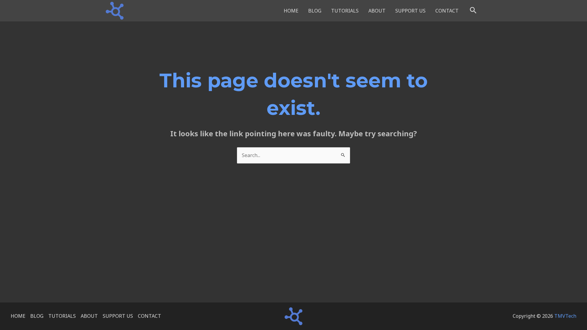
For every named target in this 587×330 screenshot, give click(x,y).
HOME (291, 10)
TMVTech (565, 316)
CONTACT (447, 10)
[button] (473, 11)
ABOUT (377, 10)
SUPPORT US (410, 10)
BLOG (314, 10)
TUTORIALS (345, 10)
